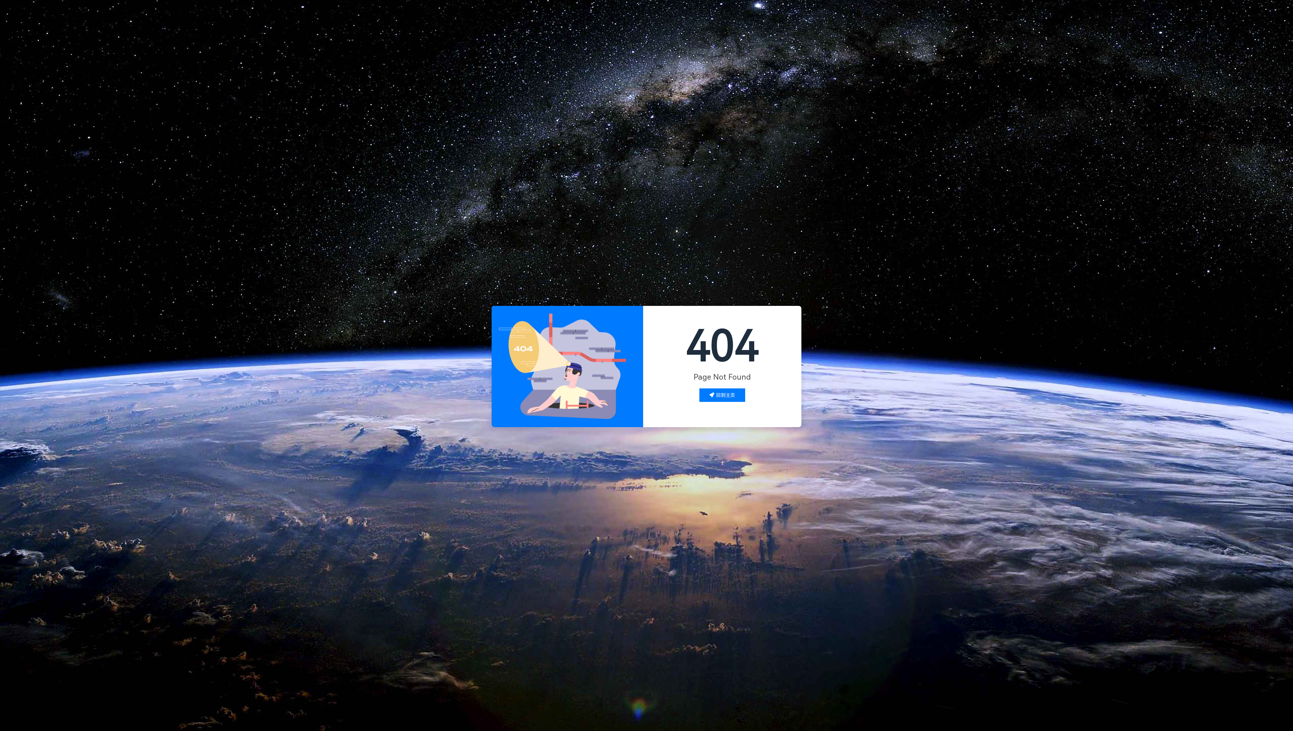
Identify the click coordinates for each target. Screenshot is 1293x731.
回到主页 (725, 395)
